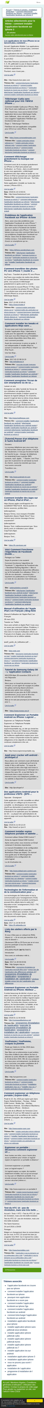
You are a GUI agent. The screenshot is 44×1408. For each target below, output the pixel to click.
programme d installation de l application (18, 977)
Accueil (6, 1382)
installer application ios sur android (19, 1352)
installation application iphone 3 (21, 1357)
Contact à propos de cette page (24, 1387)
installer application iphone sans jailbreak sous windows (21, 1328)
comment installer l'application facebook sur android (20, 1310)
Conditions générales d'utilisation (19, 1383)
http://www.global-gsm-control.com (23, 871)
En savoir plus (11, 1406)
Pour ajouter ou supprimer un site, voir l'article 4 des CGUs (19, 1390)
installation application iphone (20, 1360)
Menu (38, 2)
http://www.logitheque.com (19, 418)
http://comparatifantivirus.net (20, 1020)
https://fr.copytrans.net (17, 545)
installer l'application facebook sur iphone (21, 376)
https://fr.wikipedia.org (17, 925)
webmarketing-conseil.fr (19, 588)
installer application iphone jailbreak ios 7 (19, 1089)
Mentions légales (18, 1382)
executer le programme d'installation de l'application (17, 1027)
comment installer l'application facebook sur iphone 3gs (20, 1304)
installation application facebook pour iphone (21, 1322)
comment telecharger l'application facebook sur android (22, 1316)
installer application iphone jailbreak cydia (19, 1334)
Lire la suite (9, 75)
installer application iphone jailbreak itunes (19, 1340)
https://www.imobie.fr (17, 305)
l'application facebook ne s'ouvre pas (19, 1197)
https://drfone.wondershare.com (22, 250)
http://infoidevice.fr (17, 362)
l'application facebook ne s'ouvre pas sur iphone (21, 487)
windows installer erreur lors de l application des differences (22, 981)
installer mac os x (29, 1087)
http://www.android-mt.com (20, 477)
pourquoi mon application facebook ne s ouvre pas (18, 1298)
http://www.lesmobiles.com (19, 1250)
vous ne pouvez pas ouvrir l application (19, 1364)
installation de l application (19, 1368)
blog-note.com (14, 651)
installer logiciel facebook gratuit (27, 1192)
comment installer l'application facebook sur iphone (21, 95)
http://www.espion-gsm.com (19, 1128)
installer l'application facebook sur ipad (24, 656)
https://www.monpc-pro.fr (19, 711)
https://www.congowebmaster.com (23, 138)
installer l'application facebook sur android (20, 428)
